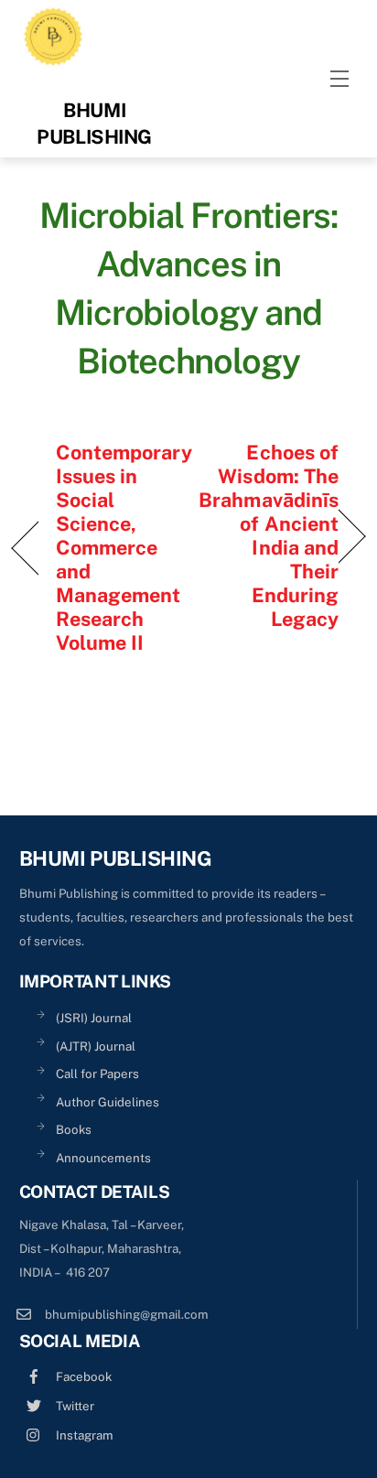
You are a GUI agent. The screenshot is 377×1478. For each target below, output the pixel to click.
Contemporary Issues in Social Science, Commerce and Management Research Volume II (124, 547)
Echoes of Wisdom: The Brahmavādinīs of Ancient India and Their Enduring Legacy (269, 535)
